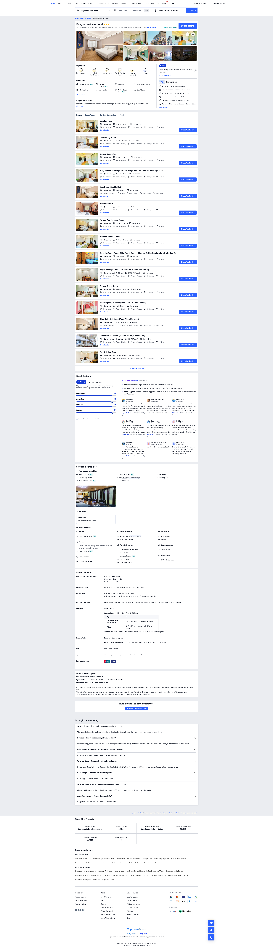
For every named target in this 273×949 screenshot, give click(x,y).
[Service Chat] (211, 937)
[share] (211, 930)
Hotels (140, 813)
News (103, 900)
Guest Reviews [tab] (91, 115)
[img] (99, 46)
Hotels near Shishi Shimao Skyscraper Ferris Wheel (107, 875)
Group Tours (149, 3)
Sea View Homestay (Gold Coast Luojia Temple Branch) (107, 858)
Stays (53, 3)
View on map (163, 107)
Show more (80, 106)
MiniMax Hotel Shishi (134, 858)
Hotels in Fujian (162, 813)
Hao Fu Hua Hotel (81, 863)
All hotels (130, 911)
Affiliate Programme (133, 904)
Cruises (115, 3)
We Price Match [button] (171, 27)
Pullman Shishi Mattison (179, 858)
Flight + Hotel (104, 3)
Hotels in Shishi (174, 813)
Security (129, 918)
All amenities (80, 95)
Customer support (80, 897)
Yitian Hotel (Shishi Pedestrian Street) (143, 863)
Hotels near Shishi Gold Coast (135, 875)
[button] (173, 4)
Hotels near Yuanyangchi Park (157, 875)
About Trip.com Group (108, 918)
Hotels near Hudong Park (83, 879)
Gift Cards (124, 3)
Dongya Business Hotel (89, 24)
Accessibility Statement (108, 914)
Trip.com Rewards (133, 900)
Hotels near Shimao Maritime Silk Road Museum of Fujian (145, 871)
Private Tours (137, 3)
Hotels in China (150, 813)
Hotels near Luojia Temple (174, 871)
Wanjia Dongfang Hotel (161, 858)
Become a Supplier (133, 914)
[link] (200, 3)
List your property (133, 907)
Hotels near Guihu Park (82, 875)
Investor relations (132, 897)
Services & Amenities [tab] (108, 115)
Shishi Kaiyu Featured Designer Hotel (100, 863)
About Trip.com (106, 897)
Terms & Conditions (107, 907)
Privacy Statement (107, 911)
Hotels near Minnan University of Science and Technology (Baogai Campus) (99, 871)
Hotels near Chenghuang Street (103, 879)
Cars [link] (76, 3)
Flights (60, 3)
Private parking (84, 474)
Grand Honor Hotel (81, 858)
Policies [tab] (122, 115)
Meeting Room (124, 477)
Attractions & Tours (88, 3)
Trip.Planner (161, 3)
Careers (103, 904)
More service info (80, 904)
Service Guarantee (81, 900)
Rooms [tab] (79, 115)
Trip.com (133, 813)
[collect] (211, 923)
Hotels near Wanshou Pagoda (178, 875)
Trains (69, 3)
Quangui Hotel (147, 858)
